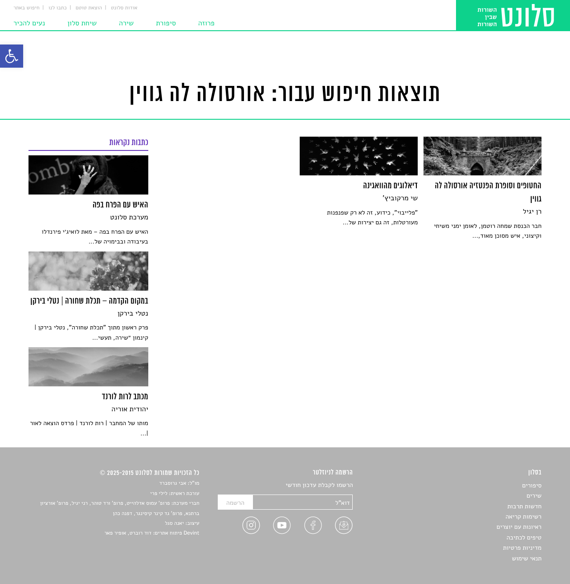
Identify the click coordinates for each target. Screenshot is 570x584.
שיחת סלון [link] (82, 23)
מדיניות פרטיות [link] (522, 547)
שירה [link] (126, 23)
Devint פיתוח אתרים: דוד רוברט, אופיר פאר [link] (151, 533)
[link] (11, 56)
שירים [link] (534, 495)
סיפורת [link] (166, 23)
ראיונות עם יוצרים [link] (519, 527)
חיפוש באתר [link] (26, 8)
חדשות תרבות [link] (524, 506)
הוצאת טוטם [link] (89, 8)
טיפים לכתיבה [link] (524, 537)
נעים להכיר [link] (29, 23)
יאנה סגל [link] (174, 523)
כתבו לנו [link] (58, 8)
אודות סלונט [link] (124, 8)
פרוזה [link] (206, 23)
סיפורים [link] (532, 485)
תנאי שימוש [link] (527, 558)
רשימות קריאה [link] (523, 516)
